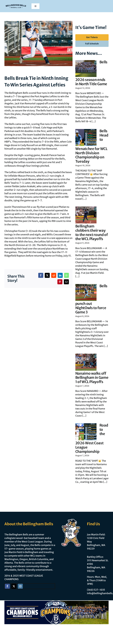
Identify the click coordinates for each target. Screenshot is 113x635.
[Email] (66, 282)
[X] (47, 275)
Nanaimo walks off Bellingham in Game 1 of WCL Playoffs (91, 377)
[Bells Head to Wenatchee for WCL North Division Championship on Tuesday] (86, 137)
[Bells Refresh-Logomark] (15, 4)
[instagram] (20, 586)
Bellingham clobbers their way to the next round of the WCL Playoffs (91, 232)
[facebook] (7, 586)
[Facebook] (41, 275)
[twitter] (13, 586)
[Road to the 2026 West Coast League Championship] (86, 431)
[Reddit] (53, 275)
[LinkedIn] (60, 275)
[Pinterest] (60, 282)
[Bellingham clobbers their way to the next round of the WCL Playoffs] (86, 214)
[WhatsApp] (66, 275)
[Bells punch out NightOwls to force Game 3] (86, 292)
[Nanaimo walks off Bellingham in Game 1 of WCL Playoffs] (86, 362)
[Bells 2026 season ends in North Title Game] (86, 68)
